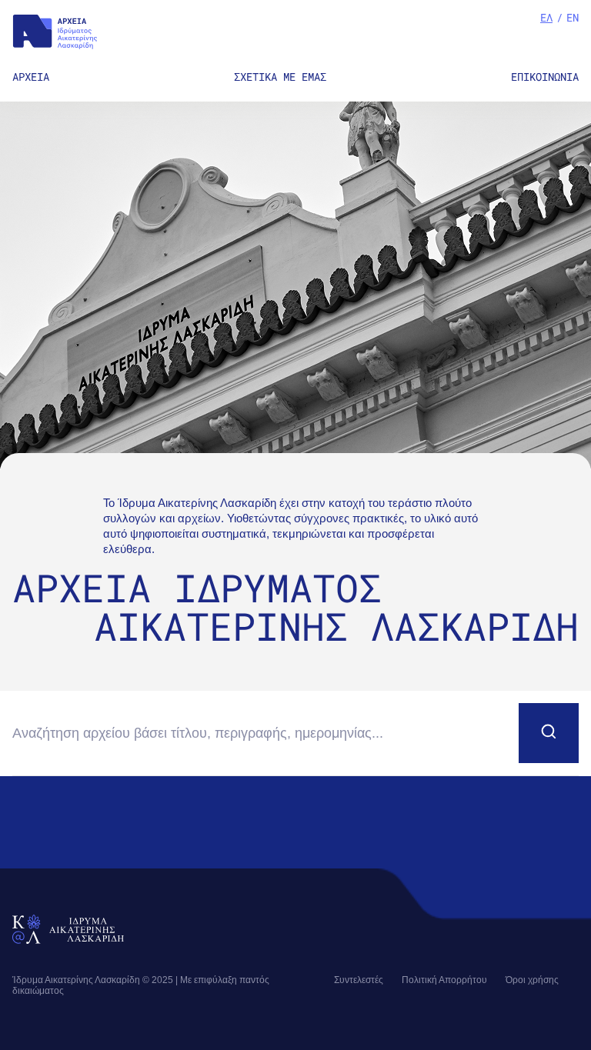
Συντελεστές (358, 980)
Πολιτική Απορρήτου (444, 980)
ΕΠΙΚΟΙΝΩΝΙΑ (545, 76)
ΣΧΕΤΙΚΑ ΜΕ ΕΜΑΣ (280, 76)
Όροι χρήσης (532, 980)
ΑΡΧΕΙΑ (30, 76)
